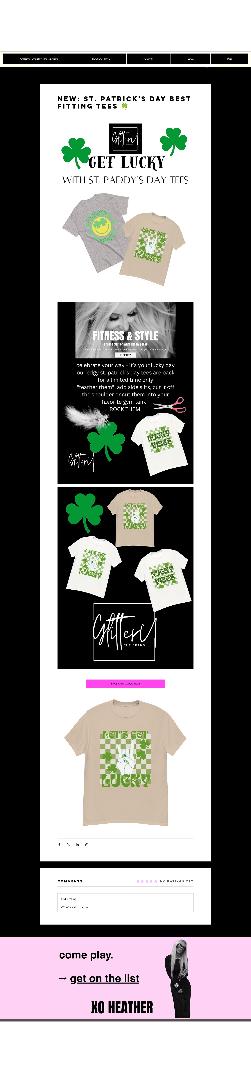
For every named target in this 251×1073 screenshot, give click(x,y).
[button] (207, 66)
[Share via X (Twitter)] (68, 844)
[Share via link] (86, 844)
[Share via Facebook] (59, 844)
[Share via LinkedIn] (77, 844)
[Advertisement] (110, 26)
